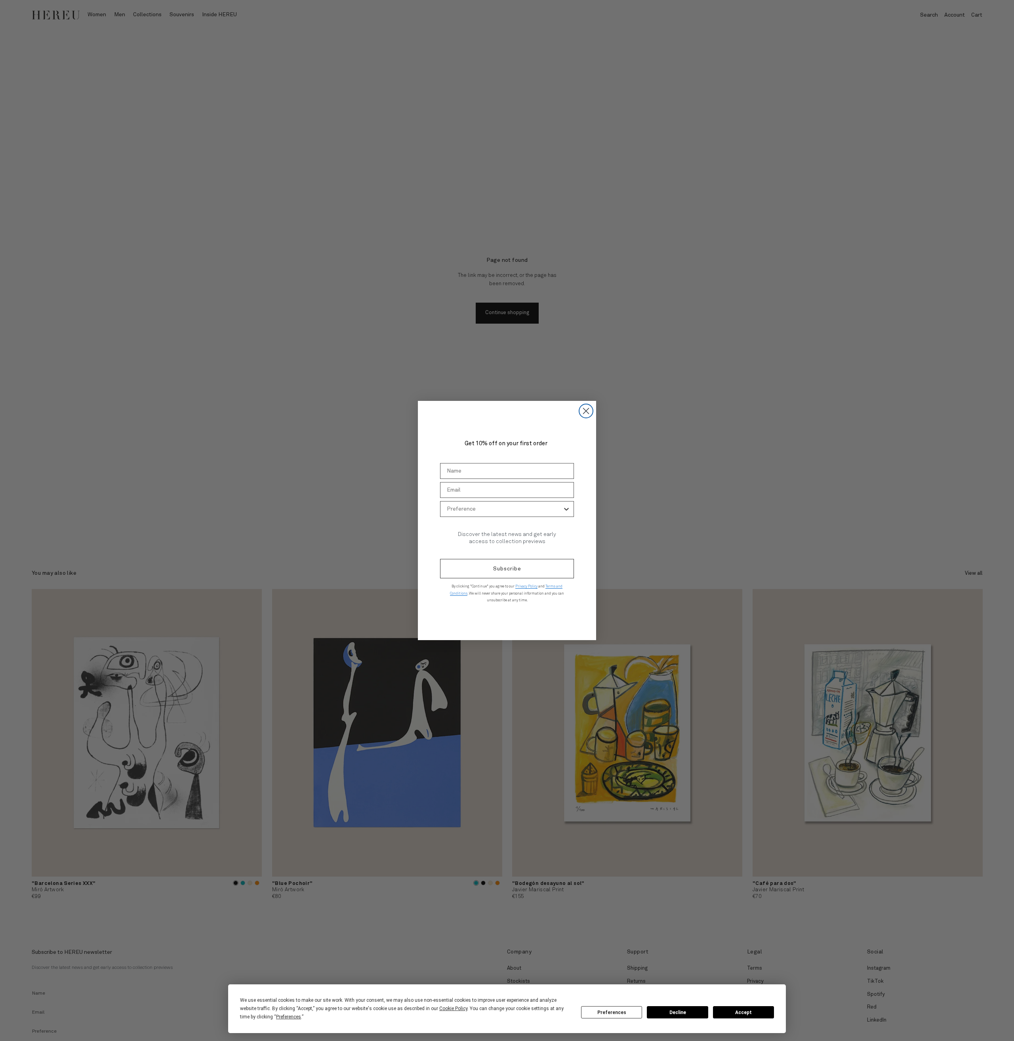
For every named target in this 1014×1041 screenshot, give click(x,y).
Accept (743, 1012)
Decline (677, 1012)
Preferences (611, 1012)
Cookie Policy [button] (453, 1008)
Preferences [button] (288, 1017)
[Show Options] (566, 509)
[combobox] (504, 509)
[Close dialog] (586, 411)
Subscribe (507, 569)
